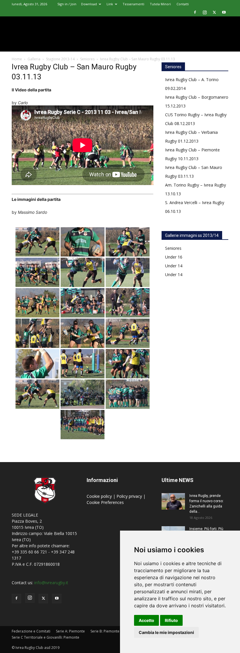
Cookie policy (100, 496)
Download (89, 4)
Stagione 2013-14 (60, 59)
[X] (214, 12)
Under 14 (173, 266)
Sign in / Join (66, 4)
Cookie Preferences (105, 502)
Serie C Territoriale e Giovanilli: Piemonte (45, 637)
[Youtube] (224, 12)
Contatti (182, 4)
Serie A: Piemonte (70, 631)
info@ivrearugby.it (51, 582)
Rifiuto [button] (171, 620)
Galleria (34, 59)
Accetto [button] (146, 620)
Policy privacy (129, 496)
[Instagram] (204, 12)
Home (17, 59)
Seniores (87, 59)
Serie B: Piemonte (104, 631)
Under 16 (173, 257)
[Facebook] (195, 12)
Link (110, 4)
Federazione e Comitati (31, 631)
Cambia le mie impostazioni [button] (166, 632)
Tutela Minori (160, 4)
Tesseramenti (133, 4)
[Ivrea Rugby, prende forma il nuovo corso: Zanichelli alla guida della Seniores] (173, 501)
